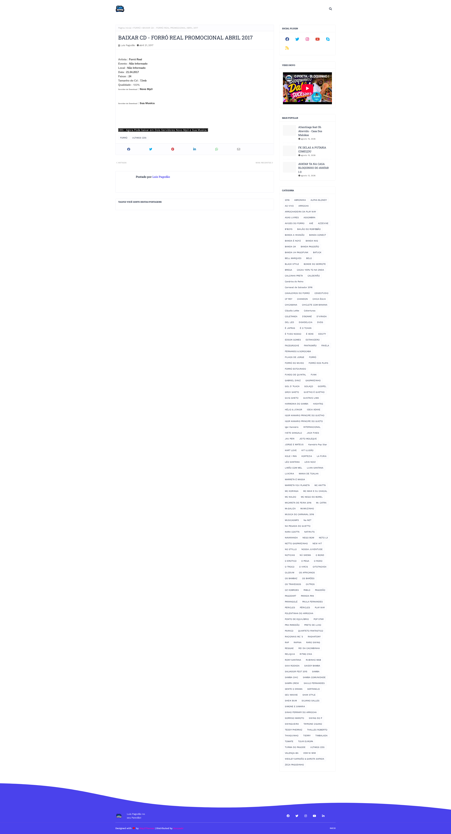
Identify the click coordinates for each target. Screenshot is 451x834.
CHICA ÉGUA (319, 299)
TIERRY (307, 735)
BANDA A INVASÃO (294, 235)
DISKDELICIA (305, 322)
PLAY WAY (320, 607)
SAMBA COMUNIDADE (314, 677)
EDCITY (322, 334)
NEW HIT (317, 543)
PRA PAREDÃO (292, 625)
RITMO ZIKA (306, 654)
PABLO (307, 590)
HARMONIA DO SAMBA (296, 404)
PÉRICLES (305, 607)
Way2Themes (146, 828)
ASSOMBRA (309, 217)
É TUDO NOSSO (293, 334)
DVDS (320, 322)
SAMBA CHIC (291, 677)
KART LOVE (291, 450)
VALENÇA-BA (291, 753)
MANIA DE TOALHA (309, 473)
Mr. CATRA (321, 502)
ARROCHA (303, 206)
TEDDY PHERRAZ (293, 730)
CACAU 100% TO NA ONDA (310, 270)
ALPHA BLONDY (319, 200)
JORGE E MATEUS (294, 444)
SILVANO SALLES (310, 700)
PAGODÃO (320, 590)
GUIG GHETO (291, 398)
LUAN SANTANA (315, 468)
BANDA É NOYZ (293, 241)
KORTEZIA (306, 456)
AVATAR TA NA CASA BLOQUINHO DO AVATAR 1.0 (313, 168)
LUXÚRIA (289, 473)
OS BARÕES (308, 578)
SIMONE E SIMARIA (295, 706)
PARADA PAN (307, 596)
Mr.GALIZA (290, 508)
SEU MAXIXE (291, 695)
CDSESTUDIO (321, 293)
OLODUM (289, 572)
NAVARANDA (291, 537)
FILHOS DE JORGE (294, 357)
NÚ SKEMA (305, 555)
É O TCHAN (305, 328)
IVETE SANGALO (293, 433)
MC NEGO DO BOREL (312, 497)
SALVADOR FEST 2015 (296, 671)
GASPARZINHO (313, 380)
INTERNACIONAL (311, 427)
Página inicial (124, 28)
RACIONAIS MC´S (294, 636)
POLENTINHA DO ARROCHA (299, 613)
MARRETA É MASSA (295, 479)
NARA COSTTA (292, 532)
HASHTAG (318, 404)
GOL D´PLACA (292, 386)
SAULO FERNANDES (314, 683)
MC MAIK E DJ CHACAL (315, 491)
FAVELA (325, 345)
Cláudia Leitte (292, 310)
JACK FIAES (313, 433)
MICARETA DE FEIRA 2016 (298, 502)
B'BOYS (288, 229)
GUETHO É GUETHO (314, 392)
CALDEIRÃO (314, 275)
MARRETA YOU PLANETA (297, 485)
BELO (309, 258)
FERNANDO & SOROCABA (298, 351)
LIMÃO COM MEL (293, 468)
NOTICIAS (290, 555)
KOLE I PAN (291, 456)
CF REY (288, 299)
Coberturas (309, 310)
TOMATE (289, 741)
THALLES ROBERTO (317, 730)
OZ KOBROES (292, 590)
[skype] (327, 39)
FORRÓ (137, 28)
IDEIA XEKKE (313, 409)
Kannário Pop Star (317, 444)
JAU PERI (290, 438)
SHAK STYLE (309, 695)
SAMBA (315, 671)
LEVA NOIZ (310, 462)
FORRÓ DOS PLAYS (318, 363)
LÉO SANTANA (292, 462)
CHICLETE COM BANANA (314, 305)
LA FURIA (321, 456)
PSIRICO (289, 631)
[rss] (287, 48)
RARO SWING (313, 642)
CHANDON (302, 299)
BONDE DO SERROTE (315, 264)
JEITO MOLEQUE (308, 438)
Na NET (307, 520)
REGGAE (289, 648)
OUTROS (310, 584)
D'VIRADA (322, 316)
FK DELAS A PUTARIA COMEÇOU (312, 149)
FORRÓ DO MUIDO (294, 363)
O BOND (320, 555)
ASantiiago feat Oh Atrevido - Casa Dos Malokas (310, 131)
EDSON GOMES (293, 340)
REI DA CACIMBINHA (309, 648)
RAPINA (297, 642)
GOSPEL (322, 386)
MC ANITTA (320, 485)
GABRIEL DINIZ (293, 380)
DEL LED (289, 322)
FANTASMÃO (310, 345)
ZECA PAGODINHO (294, 764)
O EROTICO (290, 561)
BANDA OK (290, 246)
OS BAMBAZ (291, 578)
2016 (287, 200)
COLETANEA (291, 316)
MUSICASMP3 (292, 520)
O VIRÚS (303, 567)
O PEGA (305, 561)
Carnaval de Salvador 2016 (298, 287)
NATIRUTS (309, 532)
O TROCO (289, 567)
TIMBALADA (321, 735)
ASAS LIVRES (292, 217)
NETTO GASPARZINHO (296, 543)
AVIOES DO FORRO (294, 223)
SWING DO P (315, 718)
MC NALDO (290, 497)
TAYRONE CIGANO (313, 724)
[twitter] (297, 39)
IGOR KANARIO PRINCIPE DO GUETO (304, 421)
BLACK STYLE (292, 264)
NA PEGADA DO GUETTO (297, 526)
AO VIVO (289, 206)
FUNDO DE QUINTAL (295, 374)
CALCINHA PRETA (294, 275)
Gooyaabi (178, 828)
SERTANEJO (313, 689)
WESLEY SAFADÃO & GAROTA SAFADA (304, 759)
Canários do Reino (294, 281)
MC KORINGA (291, 491)
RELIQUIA (290, 654)
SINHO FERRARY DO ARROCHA (301, 712)
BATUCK (317, 252)
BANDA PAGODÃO (310, 246)
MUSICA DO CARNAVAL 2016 (299, 514)
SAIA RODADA (292, 665)
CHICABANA (291, 305)
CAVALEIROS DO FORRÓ (297, 293)
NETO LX (323, 537)
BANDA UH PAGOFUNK (296, 252)
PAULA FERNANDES (312, 601)
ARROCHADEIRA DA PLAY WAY (300, 211)
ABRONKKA (300, 200)
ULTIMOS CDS (139, 138)
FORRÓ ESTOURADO (295, 369)
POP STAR (319, 619)
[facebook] (287, 39)
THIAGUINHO (291, 735)
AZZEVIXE (323, 223)
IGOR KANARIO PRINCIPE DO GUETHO (304, 415)
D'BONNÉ (307, 316)
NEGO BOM (308, 537)
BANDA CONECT (317, 235)
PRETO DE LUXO (312, 625)
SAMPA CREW (292, 683)
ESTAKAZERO (313, 340)
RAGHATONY (314, 636)
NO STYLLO (291, 549)
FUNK (314, 374)
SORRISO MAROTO (294, 718)
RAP (287, 642)
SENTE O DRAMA (293, 689)
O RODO (318, 561)
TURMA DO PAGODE (295, 747)
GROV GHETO (292, 392)
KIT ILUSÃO (307, 450)
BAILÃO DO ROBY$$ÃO (309, 229)
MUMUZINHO (307, 508)
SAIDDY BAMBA (312, 665)
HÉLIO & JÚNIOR (293, 409)
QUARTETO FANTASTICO (310, 631)
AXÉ (311, 223)
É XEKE (310, 334)
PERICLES (290, 607)
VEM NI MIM (309, 753)
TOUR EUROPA (305, 741)
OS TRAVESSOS (293, 584)
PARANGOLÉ (291, 601)
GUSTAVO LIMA (311, 398)
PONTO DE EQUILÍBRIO (297, 619)
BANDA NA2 (312, 241)
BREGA (288, 270)
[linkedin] (323, 815)
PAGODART (290, 596)
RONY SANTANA (293, 660)
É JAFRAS (290, 328)
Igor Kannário (291, 427)
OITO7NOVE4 (319, 567)
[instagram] (307, 39)
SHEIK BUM (291, 700)
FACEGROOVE (292, 345)
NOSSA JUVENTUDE (312, 549)
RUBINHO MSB (313, 660)
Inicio (333, 828)
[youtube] (317, 39)
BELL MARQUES (293, 258)
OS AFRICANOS (307, 572)
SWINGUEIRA (292, 724)
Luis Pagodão (128, 45)
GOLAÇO (308, 386)
